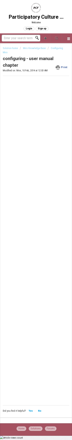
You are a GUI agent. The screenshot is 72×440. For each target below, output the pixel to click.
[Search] (38, 38)
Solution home (10, 48)
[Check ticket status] (56, 38)
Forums (51, 428)
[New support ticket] (45, 38)
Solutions (36, 428)
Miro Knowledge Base (34, 48)
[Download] (28, 222)
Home (21, 428)
